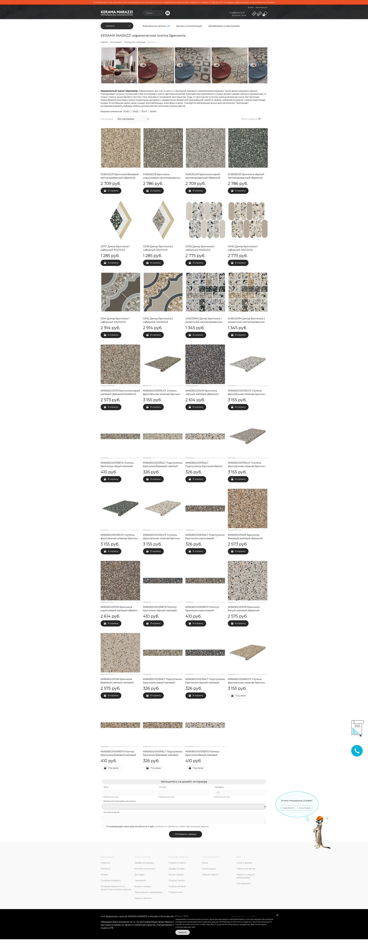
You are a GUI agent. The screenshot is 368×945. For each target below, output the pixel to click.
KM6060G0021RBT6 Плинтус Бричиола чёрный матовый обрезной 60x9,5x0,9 (160, 610)
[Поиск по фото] (167, 13)
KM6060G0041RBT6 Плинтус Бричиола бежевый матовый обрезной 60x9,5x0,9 (118, 755)
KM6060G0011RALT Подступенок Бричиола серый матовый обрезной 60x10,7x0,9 (162, 682)
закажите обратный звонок (238, 2)
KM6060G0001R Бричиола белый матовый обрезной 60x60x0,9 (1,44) (243, 610)
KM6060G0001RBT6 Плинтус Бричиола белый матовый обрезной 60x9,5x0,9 (202, 755)
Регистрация (261, 7)
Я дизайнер (288, 808)
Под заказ (240, 695)
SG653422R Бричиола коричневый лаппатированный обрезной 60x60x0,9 (162, 178)
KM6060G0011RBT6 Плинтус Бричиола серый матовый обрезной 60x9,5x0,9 (117, 466)
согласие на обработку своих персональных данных (182, 826)
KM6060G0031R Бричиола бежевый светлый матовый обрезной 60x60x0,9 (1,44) (117, 682)
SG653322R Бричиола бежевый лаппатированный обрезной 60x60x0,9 (120, 178)
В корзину (113, 190)
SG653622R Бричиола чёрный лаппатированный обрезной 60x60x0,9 (246, 178)
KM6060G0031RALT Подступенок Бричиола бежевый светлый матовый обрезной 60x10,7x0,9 (163, 466)
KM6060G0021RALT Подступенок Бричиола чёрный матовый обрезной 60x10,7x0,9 (205, 682)
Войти (251, 7)
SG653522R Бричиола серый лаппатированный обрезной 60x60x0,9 (202, 178)
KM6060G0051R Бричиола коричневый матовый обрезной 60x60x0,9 (120, 610)
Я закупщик (305, 808)
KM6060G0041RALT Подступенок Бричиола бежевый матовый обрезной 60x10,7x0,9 (163, 755)
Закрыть (182, 932)
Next (268, 65)
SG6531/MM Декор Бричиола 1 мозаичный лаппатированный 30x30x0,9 (204, 322)
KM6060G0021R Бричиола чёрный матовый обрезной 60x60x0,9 (202, 394)
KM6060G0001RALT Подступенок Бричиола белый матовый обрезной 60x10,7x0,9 (204, 466)
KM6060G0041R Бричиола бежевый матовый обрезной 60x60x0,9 (245, 538)
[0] (253, 16)
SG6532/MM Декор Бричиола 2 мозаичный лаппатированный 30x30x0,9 (246, 322)
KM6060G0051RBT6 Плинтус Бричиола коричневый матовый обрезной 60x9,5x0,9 (203, 610)
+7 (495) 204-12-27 (216, 2)
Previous (99, 65)
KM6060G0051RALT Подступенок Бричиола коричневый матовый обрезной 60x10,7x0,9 (205, 538)
